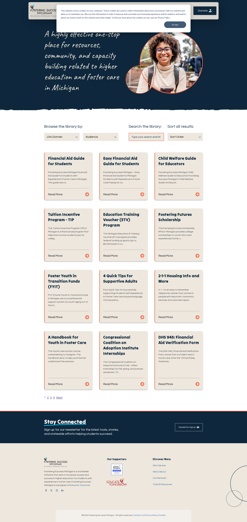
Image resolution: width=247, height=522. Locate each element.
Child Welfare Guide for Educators (177, 161)
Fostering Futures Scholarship (175, 217)
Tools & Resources (162, 484)
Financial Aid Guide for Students (66, 161)
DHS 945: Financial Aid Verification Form (178, 340)
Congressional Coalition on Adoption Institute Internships (120, 345)
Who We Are (159, 465)
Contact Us (138, 515)
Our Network (159, 478)
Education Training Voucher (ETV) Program (121, 220)
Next (59, 397)
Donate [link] (203, 10)
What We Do (159, 472)
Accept (175, 24)
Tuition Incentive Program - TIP (64, 217)
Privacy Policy (151, 515)
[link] (45, 10)
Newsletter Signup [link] (187, 427)
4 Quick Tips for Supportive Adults (120, 278)
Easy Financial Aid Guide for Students (121, 161)
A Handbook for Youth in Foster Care (67, 340)
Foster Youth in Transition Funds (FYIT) (64, 281)
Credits (162, 515)
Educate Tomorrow (80, 485)
